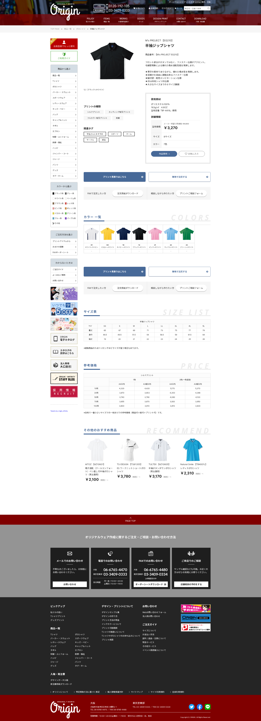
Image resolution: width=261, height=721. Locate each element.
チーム (129, 134)
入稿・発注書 (57, 674)
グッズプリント (57, 620)
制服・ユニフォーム (61, 137)
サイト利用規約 (157, 692)
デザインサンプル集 (110, 612)
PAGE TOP (130, 521)
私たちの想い (56, 612)
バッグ (55, 114)
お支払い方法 (148, 634)
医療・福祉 (57, 142)
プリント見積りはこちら (114, 177)
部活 (104, 140)
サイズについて (149, 630)
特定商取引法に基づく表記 (88, 692)
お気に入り (140, 8)
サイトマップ (137, 692)
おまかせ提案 (58, 247)
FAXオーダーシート (61, 252)
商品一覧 (67, 29)
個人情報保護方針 (115, 692)
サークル (90, 140)
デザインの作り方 (109, 616)
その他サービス (149, 646)
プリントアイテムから (62, 241)
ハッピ (55, 148)
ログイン (167, 8)
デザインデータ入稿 (59, 680)
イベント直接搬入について (154, 650)
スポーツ (114, 134)
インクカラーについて (111, 624)
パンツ (55, 165)
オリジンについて (60, 692)
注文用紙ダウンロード (127, 193)
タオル (55, 126)
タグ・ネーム (58, 176)
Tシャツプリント (57, 616)
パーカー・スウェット (62, 92)
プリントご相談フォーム (191, 193)
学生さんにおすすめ (95, 134)
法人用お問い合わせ (151, 616)
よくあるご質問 (59, 275)
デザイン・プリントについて (117, 606)
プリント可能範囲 (109, 628)
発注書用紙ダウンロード (61, 684)
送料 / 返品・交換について (154, 638)
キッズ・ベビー (59, 109)
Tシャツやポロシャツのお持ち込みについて (121, 636)
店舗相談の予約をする (191, 584)
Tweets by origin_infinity (59, 411)
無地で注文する (179, 177)
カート (179, 8)
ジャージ (56, 159)
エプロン (56, 131)
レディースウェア (60, 103)
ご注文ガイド (58, 269)
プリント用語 (107, 640)
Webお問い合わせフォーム (154, 612)
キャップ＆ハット (60, 120)
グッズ (55, 170)
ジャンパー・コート (61, 153)
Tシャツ (56, 81)
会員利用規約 (178, 692)
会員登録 (154, 8)
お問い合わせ (58, 280)
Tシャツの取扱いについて (113, 632)
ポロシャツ (80, 29)
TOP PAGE (54, 29)
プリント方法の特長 (110, 620)
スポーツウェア (59, 98)
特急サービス (148, 642)
